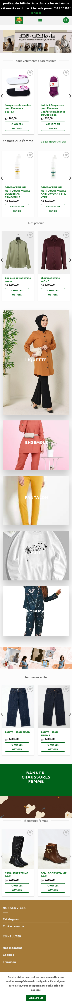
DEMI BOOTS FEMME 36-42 (53, 875)
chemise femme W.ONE (50, 279)
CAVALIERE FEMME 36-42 (16, 875)
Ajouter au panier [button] (53, 126)
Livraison (9, 962)
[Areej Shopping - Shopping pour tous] (19, 20)
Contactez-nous (14, 926)
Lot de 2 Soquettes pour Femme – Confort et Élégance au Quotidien (53, 109)
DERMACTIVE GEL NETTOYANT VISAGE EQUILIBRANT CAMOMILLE (17, 192)
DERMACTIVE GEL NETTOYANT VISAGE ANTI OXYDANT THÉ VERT (53, 192)
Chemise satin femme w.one (18, 279)
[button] (40, 20)
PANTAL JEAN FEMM (17, 732)
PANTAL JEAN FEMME (49, 734)
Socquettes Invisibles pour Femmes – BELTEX (18, 108)
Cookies (8, 955)
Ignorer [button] (36, 13)
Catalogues (11, 919)
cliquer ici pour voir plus (53, 141)
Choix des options (17, 126)
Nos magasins (12, 948)
